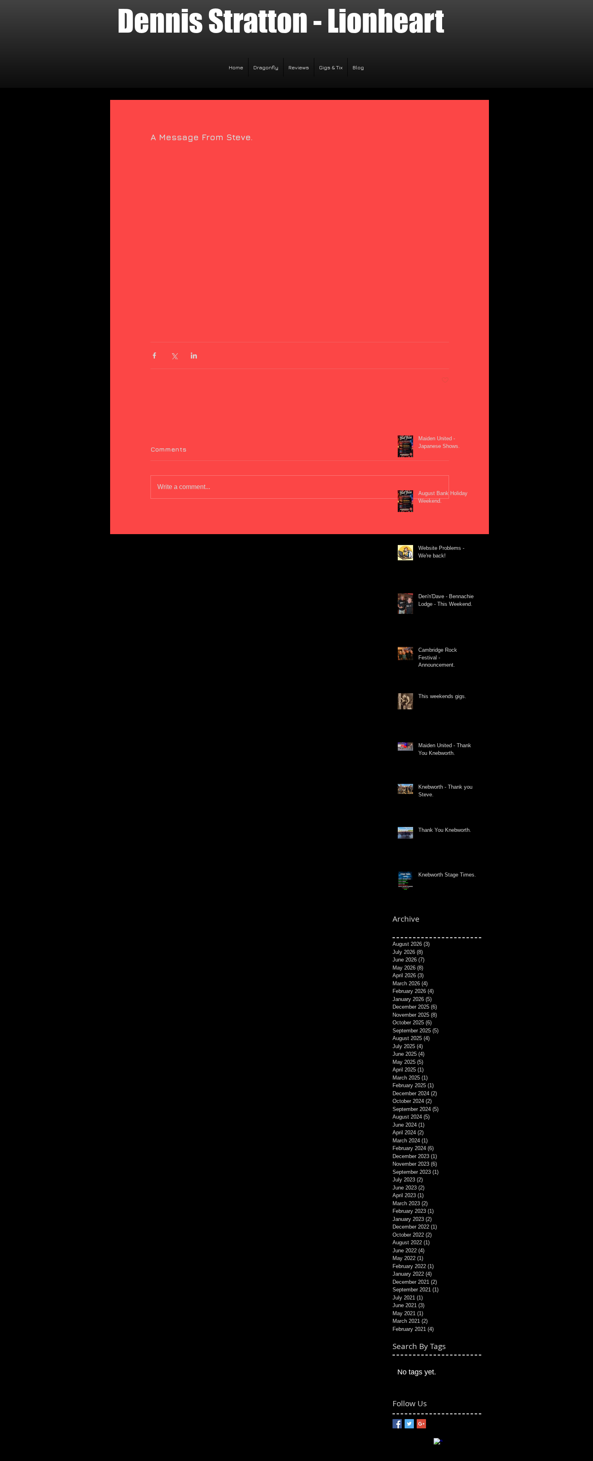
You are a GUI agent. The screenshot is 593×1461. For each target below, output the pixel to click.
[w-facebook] (438, 1442)
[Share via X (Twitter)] (174, 355)
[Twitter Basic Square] (409, 1423)
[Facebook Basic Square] (397, 1423)
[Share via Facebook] (154, 355)
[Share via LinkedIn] (194, 355)
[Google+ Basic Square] (421, 1423)
